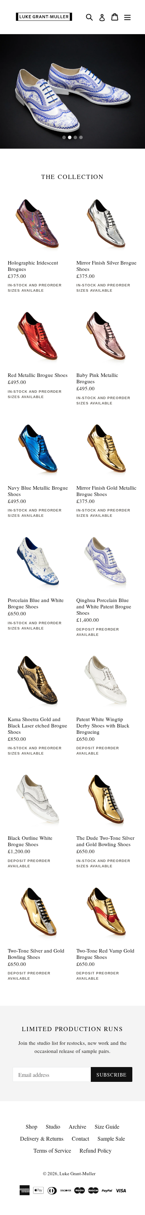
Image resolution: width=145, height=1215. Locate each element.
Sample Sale (111, 1138)
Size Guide (107, 1126)
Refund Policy (96, 1150)
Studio (53, 1126)
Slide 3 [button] (75, 137)
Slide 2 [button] (69, 137)
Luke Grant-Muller (77, 1173)
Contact (80, 1138)
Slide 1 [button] (64, 137)
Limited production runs (72, 1029)
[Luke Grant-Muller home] (43, 17)
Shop (31, 1126)
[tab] (64, 137)
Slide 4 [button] (81, 137)
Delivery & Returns (41, 1138)
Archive (77, 1126)
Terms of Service (52, 1150)
